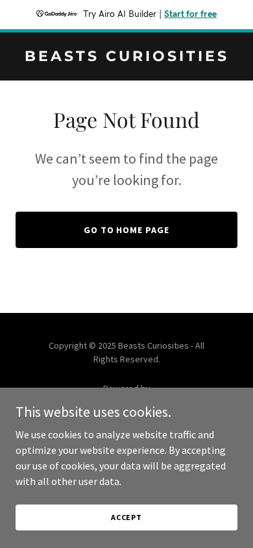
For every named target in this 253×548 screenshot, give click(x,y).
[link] (126, 57)
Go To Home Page (127, 230)
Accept (126, 517)
